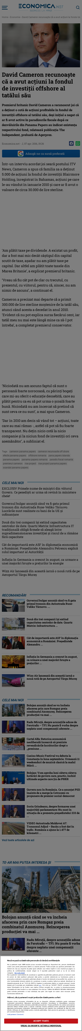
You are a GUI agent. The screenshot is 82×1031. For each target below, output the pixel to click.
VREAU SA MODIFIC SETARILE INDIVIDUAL (41, 1025)
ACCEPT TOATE (40, 1021)
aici (40, 985)
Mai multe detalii (19, 973)
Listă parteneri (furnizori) (15, 1014)
